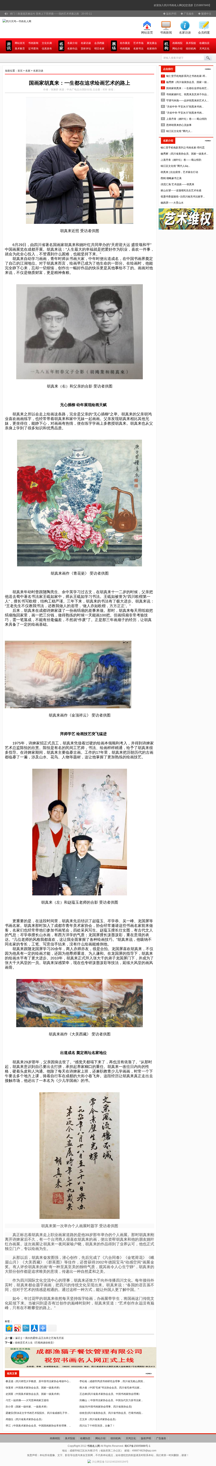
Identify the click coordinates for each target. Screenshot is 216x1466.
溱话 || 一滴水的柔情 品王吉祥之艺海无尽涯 (39, 1338)
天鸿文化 (204, 48)
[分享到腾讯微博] (26, 1327)
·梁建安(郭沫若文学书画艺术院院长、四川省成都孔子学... (37, 1413)
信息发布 (47, 48)
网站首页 (147, 32)
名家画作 (152, 48)
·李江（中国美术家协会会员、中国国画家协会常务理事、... (38, 1425)
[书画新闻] (148, 1373)
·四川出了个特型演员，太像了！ (97, 1425)
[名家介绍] (208, 140)
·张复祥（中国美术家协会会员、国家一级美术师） (33, 1387)
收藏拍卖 (204, 43)
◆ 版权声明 (169, 13)
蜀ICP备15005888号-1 (137, 1445)
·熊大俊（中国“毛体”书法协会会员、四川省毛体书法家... (110, 1387)
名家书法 (138, 48)
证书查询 (33, 48)
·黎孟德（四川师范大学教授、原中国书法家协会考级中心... (38, 1381)
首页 (20, 70)
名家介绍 (72, 43)
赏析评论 (86, 48)
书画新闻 (166, 32)
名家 (27, 70)
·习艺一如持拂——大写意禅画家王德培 (27, 1400)
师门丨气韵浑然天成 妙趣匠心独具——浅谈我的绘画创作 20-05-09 (48, 13)
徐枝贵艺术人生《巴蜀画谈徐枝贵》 (35, 1342)
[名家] (208, 69)
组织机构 (191, 48)
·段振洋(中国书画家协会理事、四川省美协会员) (105, 1406)
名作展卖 (125, 43)
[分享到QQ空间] (9, 1327)
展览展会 (152, 43)
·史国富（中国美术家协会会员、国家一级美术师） (33, 1394)
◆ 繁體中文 (204, 13)
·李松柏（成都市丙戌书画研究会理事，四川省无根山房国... (112, 1381)
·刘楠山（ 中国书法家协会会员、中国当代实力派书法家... (111, 1400)
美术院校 (191, 43)
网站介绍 (177, 48)
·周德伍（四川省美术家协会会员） (24, 1419)
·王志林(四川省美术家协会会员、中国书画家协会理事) (109, 1394)
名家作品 (72, 48)
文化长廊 (47, 43)
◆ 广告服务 (187, 13)
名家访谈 (185, 32)
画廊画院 (177, 43)
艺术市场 (138, 43)
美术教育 (20, 48)
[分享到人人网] (34, 1327)
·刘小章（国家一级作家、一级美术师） (27, 1406)
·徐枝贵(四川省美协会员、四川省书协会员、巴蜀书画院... (111, 1413)
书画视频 (125, 48)
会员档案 (204, 32)
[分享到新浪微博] (17, 1327)
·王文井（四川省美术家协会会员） (98, 1419)
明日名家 (99, 48)
